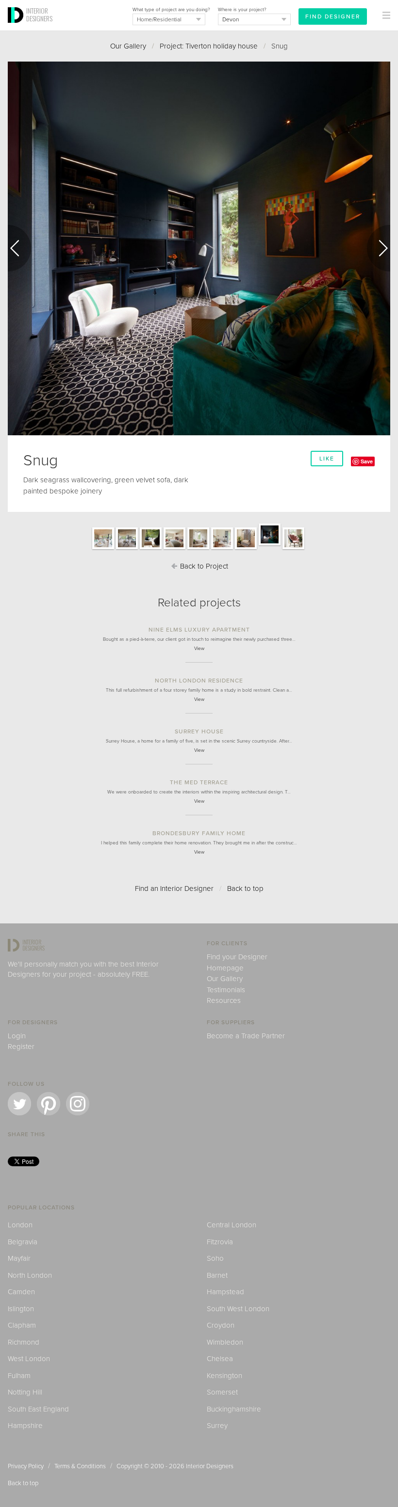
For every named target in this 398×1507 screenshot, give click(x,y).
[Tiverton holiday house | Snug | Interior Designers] (270, 545)
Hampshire (25, 1425)
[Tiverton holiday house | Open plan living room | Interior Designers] (103, 548)
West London (29, 1358)
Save (367, 461)
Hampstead (225, 1291)
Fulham (19, 1375)
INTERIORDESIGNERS (39, 14)
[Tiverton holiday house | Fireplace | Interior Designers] (151, 548)
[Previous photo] (19, 248)
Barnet (217, 1275)
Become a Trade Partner (246, 1035)
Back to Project (203, 566)
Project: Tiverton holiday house (209, 46)
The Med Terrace (199, 782)
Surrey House (199, 731)
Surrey (217, 1425)
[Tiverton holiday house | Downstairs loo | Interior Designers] (246, 548)
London (20, 1225)
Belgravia (22, 1241)
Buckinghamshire (234, 1409)
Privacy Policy (26, 1466)
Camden (21, 1291)
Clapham (22, 1325)
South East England (38, 1409)
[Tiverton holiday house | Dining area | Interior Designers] (127, 548)
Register (21, 1046)
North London (30, 1275)
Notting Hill (25, 1392)
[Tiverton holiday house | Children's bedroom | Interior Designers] (222, 548)
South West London (238, 1308)
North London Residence (199, 680)
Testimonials (226, 989)
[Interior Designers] (17, 27)
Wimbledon (225, 1342)
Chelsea (220, 1358)
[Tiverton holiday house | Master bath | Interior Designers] (198, 548)
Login (17, 1035)
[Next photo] (378, 248)
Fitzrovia (220, 1241)
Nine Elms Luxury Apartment (199, 629)
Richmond (23, 1342)
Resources (224, 1000)
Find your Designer (237, 956)
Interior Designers (209, 1466)
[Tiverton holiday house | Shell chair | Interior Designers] (293, 548)
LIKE (326, 458)
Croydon (220, 1325)
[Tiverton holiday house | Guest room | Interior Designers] (174, 548)
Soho (215, 1258)
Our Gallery (128, 46)
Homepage (225, 968)
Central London (231, 1225)
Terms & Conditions (80, 1466)
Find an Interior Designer (174, 888)
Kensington (224, 1375)
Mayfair (19, 1258)
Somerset (222, 1392)
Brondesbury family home (199, 833)
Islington (21, 1308)
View (199, 648)
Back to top (245, 888)
